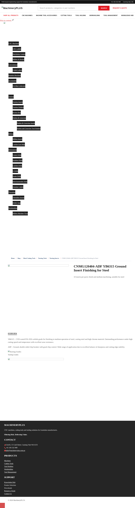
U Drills (15, 171)
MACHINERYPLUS (12, 235)
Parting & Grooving (19, 118)
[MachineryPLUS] (11, 23)
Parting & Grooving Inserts (26, 123)
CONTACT (8, 240)
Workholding (94, 15)
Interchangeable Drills (20, 181)
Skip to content (6, 20)
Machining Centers (19, 54)
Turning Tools (42, 258)
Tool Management (110, 15)
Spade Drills (17, 176)
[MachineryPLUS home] (18, 8)
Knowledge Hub (9, 482)
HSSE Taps (16, 203)
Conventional (12, 65)
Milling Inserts (17, 139)
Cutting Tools (66, 15)
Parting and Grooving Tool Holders (28, 128)
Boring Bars (17, 112)
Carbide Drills (17, 166)
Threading (11, 192)
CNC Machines (27, 15)
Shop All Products (10, 15)
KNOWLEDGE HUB (12, 224)
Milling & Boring (18, 59)
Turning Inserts (18, 102)
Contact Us (8, 494)
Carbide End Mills (19, 144)
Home (13, 258)
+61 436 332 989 (116, 2)
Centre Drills (17, 155)
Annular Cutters (18, 187)
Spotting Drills (17, 160)
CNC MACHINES (11, 38)
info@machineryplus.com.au (15, 450)
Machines (7, 461)
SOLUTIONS (9, 219)
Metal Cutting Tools (29, 258)
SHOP (6, 33)
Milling (10, 134)
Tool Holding (80, 15)
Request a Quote (120, 8)
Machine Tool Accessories (46, 15)
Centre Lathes (17, 70)
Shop (19, 258)
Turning (11, 96)
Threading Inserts (18, 197)
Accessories (12, 81)
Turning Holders (18, 107)
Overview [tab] (12, 333)
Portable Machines (14, 75)
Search (104, 8)
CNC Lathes (17, 49)
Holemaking (12, 150)
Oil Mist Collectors (19, 86)
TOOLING (8, 91)
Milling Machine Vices (20, 213)
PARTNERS (9, 229)
